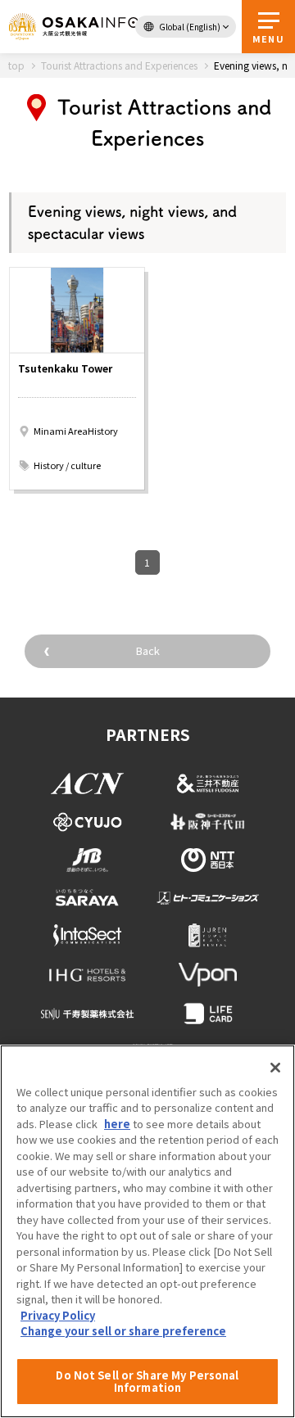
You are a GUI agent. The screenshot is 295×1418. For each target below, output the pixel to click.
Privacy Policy (57, 1315)
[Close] (275, 1068)
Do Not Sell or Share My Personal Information (147, 1381)
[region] (147, 1231)
